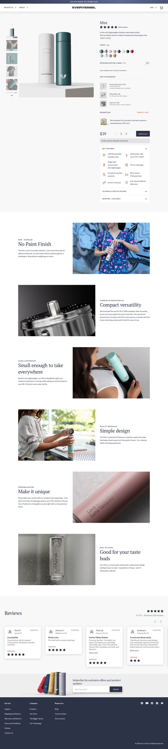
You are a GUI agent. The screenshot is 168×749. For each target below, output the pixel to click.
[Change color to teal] (102, 52)
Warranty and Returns (13, 719)
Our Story (33, 714)
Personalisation (108, 63)
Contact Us (9, 733)
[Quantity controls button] (116, 134)
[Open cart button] (161, 8)
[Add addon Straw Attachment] (103, 86)
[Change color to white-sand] (123, 52)
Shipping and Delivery (13, 714)
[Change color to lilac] (110, 56)
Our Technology (35, 723)
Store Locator (60, 719)
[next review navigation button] (160, 621)
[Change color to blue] (119, 52)
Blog (56, 709)
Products (33, 709)
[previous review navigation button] (155, 621)
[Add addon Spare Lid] (103, 103)
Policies (7, 728)
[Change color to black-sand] (128, 52)
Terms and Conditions (13, 723)
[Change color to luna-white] (106, 56)
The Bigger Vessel (36, 719)
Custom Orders (60, 714)
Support (8, 709)
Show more (93, 653)
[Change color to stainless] (106, 52)
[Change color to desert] (110, 52)
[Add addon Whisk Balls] (103, 95)
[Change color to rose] (115, 52)
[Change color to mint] (102, 56)
